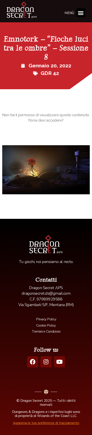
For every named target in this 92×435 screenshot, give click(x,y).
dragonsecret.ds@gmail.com (46, 293)
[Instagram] (46, 361)
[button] (81, 12)
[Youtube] (59, 361)
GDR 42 (50, 73)
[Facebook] (32, 361)
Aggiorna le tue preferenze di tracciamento (46, 423)
